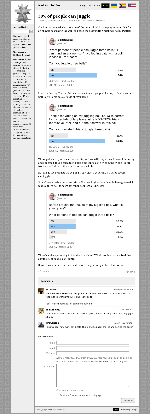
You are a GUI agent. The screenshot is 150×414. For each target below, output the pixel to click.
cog (25, 74)
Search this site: (20, 27)
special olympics (20, 124)
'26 (23, 63)
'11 (22, 102)
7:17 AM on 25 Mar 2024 (123, 323)
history (16, 93)
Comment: (49, 366)
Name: (52, 342)
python (28, 60)
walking (16, 105)
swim (15, 127)
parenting (17, 99)
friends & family (20, 88)
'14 (14, 96)
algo (15, 107)
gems (19, 96)
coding (20, 110)
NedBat (49, 5)
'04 (22, 119)
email (26, 36)
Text (89, 6)
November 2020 (57, 21)
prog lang (21, 71)
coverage (17, 63)
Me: (15, 36)
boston (26, 68)
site (29, 45)
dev (14, 116)
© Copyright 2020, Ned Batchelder (51, 410)
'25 (23, 65)
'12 (24, 99)
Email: (52, 348)
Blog (82, 6)
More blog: (18, 60)
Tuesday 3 (43, 21)
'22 (21, 74)
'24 (21, 68)
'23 (14, 71)
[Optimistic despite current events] (132, 6)
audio (29, 77)
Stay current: (19, 52)
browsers (17, 130)
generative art (19, 91)
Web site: (50, 353)
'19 (14, 79)
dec (27, 130)
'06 (29, 113)
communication (20, 113)
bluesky (26, 39)
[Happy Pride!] (122, 6)
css (23, 130)
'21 (29, 74)
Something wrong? (128, 410)
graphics (27, 132)
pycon (16, 74)
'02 (30, 124)
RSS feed (17, 55)
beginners (21, 79)
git (27, 96)
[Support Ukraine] (114, 6)
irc (22, 42)
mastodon (17, 39)
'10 (22, 105)
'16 (28, 91)
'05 (18, 116)
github (16, 47)
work (26, 93)
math (19, 77)
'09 (29, 105)
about (20, 36)
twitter (27, 102)
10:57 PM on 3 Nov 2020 (123, 289)
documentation (19, 85)
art (19, 107)
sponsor (16, 45)
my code (16, 65)
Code (97, 6)
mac (18, 135)
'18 (26, 82)
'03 (29, 119)
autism (28, 107)
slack (26, 42)
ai (26, 105)
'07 (14, 110)
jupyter (16, 119)
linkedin (23, 47)
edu (14, 77)
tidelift (24, 45)
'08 (23, 107)
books (21, 127)
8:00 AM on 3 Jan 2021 (124, 309)
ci (30, 93)
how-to (24, 116)
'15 (22, 93)
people (16, 121)
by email (26, 55)
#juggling (130, 271)
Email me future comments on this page (80, 395)
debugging (17, 132)
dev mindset (18, 82)
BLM (105, 6)
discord (16, 42)
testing (28, 65)
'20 (24, 77)
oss (25, 119)
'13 (24, 96)
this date (16, 138)
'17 (28, 85)
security (16, 102)
